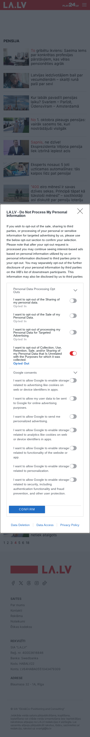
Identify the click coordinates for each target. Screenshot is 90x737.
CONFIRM (27, 509)
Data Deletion (20, 525)
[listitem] (45, 290)
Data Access (45, 525)
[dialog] (45, 368)
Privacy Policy (69, 525)
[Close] (81, 212)
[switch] (73, 301)
